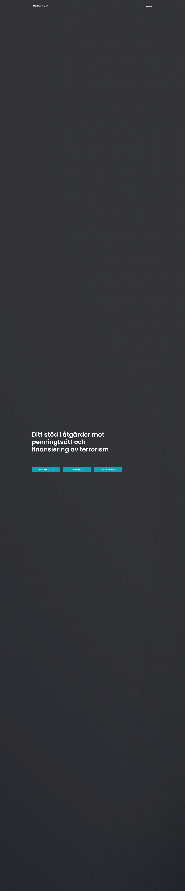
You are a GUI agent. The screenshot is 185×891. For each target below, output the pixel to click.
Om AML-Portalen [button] (108, 469)
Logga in (149, 6)
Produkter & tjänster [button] (45, 469)
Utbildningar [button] (77, 469)
